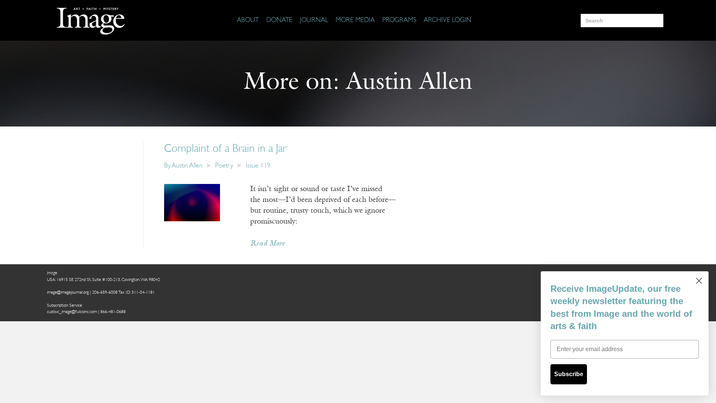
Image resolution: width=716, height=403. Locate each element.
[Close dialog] (699, 280)
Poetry (224, 166)
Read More (267, 243)
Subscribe (568, 374)
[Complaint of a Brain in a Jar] (192, 202)
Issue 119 (258, 166)
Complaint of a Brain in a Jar (225, 149)
